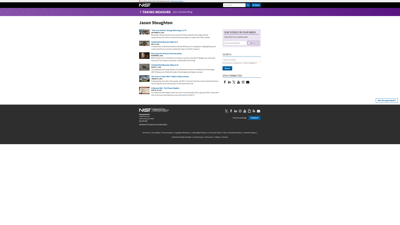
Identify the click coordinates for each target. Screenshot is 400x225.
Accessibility (156, 133)
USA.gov (217, 137)
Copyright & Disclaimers (182, 133)
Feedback (254, 118)
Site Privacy (146, 133)
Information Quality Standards (181, 137)
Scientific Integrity (250, 133)
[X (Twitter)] (234, 82)
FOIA (224, 133)
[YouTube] (244, 111)
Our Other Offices (161, 124)
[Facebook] (224, 82)
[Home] (145, 5)
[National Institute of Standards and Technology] (154, 110)
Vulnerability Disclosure (199, 133)
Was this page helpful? (387, 100)
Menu (257, 5)
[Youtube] (238, 82)
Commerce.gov (198, 137)
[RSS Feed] (254, 111)
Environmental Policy (235, 133)
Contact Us (152, 124)
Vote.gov (225, 137)
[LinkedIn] (229, 82)
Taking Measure (156, 12)
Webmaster (142, 124)
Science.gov (209, 137)
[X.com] (226, 111)
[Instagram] (243, 82)
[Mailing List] (258, 111)
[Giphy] (249, 111)
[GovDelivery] (247, 82)
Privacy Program (167, 133)
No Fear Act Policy (215, 133)
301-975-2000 (143, 121)
